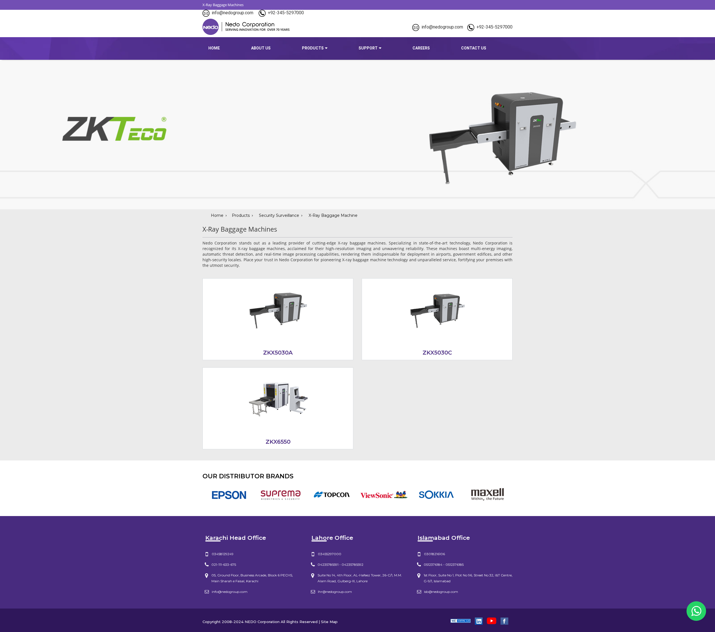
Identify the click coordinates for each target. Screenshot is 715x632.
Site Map (329, 621)
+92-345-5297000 (286, 12)
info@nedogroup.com (232, 12)
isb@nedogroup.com (441, 592)
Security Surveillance (279, 215)
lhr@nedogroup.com (335, 592)
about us (261, 48)
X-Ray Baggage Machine (333, 215)
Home (214, 48)
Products (241, 215)
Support (368, 48)
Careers (421, 48)
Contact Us (473, 48)
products (313, 48)
